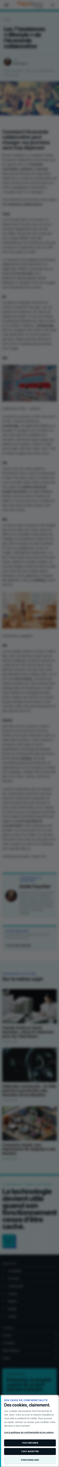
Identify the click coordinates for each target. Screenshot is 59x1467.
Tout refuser (30, 1443)
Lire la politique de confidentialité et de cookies (29, 1432)
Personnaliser (30, 1460)
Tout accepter (30, 1451)
